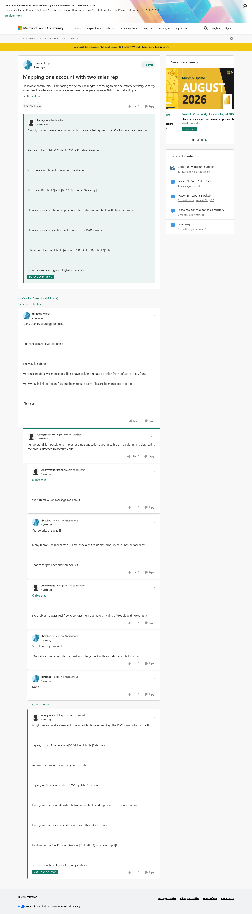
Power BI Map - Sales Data (194, 181)
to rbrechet (57, 120)
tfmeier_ (200, 214)
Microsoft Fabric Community (32, 38)
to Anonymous (69, 520)
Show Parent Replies (29, 304)
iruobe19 (201, 229)
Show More (33, 96)
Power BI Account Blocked (194, 195)
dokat (197, 186)
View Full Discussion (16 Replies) (40, 298)
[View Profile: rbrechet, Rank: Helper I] (27, 65)
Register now (13, 15)
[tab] (198, 140)
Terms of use (210, 898)
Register (216, 28)
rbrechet (38, 63)
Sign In (228, 28)
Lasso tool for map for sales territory (201, 210)
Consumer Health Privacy (66, 906)
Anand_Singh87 (205, 200)
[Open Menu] (231, 38)
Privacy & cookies (189, 898)
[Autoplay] (194, 140)
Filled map (184, 224)
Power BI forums (58, 38)
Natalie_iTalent (202, 171)
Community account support (196, 166)
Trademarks (227, 898)
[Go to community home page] (40, 28)
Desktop (74, 38)
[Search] (206, 28)
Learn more (162, 47)
